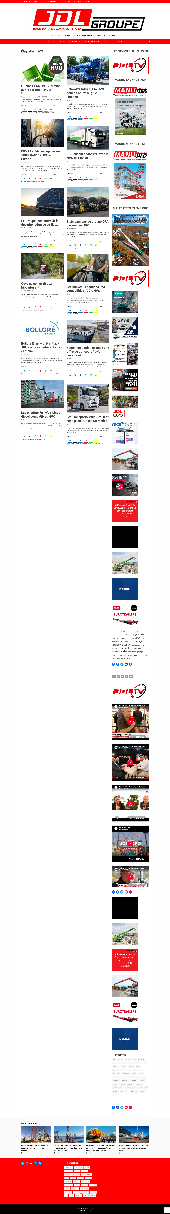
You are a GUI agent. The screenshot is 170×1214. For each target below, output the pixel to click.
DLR (125, 634)
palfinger (140, 652)
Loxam (133, 645)
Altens (24, 247)
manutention (43, 112)
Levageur (84, 1185)
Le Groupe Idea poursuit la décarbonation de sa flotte (40, 223)
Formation (88, 1178)
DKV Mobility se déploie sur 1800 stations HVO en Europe (40, 155)
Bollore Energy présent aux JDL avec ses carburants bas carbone (41, 347)
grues (143, 638)
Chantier (87, 1)
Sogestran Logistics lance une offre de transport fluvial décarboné (88, 351)
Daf (69, 313)
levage (38, 112)
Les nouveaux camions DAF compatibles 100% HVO (86, 289)
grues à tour (116, 642)
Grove (132, 638)
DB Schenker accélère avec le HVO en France (87, 156)
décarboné (71, 378)
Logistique (93, 1185)
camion (77, 443)
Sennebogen (50, 112)
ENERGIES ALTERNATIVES (72, 1174)
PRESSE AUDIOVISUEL (91, 41)
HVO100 (43, 181)
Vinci (113, 658)
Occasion (85, 1192)
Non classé (68, 1192)
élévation (123, 658)
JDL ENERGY (68, 1185)
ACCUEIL (51, 41)
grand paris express (125, 638)
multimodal (84, 378)
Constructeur (80, 1)
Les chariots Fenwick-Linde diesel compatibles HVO (40, 414)
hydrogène (125, 641)
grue (137, 637)
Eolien (67, 1178)
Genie (117, 638)
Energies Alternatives (69, 1)
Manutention (42, 1)
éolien (128, 658)
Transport (60, 1)
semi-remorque (120, 655)
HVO (34, 112)
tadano (127, 655)
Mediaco (140, 648)
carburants (40, 373)
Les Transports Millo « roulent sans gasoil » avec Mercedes (88, 419)
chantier (139, 632)
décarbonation (26, 181)
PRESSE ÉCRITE (73, 41)
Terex (131, 655)
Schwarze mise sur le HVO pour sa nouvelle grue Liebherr (85, 93)
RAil (66, 1195)
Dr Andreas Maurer (27, 112)
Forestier (80, 1178)
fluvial (75, 378)
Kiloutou (132, 641)
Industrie (76, 1181)
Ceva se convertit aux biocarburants (36, 285)
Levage (35, 1)
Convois (77, 1171)
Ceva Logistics (33, 310)
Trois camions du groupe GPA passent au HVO (88, 223)
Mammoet (138, 645)
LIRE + (54, 105)
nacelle (115, 651)
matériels (134, 648)
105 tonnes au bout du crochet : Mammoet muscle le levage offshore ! (35, 1148)
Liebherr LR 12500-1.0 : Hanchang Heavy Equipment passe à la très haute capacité (68, 1148)
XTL (80, 248)
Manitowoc (115, 648)
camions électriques (131, 632)
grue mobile (71, 119)
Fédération (68, 1181)
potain (146, 651)
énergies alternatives (49, 373)
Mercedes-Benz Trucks (88, 443)
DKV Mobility (34, 181)
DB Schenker (71, 180)
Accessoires (68, 1167)
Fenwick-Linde (38, 439)
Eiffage (130, 635)
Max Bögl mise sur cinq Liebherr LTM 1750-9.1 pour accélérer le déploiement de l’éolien (100, 1148)
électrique (117, 658)
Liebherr (80, 119)
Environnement (86, 1174)
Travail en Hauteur (51, 1)
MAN (143, 645)
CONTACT (118, 41)
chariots (32, 439)
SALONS (107, 41)
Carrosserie (78, 1167)
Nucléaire (77, 1192)
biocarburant (26, 310)
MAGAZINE (75, 1188)
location (126, 644)
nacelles (122, 651)
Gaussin (113, 638)
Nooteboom (132, 652)
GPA (69, 248)
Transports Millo (99, 443)
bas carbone (26, 373)
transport (75, 313)
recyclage (76, 248)
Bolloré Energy (33, 373)
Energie (84, 1171)
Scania (113, 655)
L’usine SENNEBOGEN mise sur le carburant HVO (40, 88)
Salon (71, 1195)
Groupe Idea (30, 247)
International (85, 1181)
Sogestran (90, 378)
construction (119, 635)
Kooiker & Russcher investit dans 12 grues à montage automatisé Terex (133, 1148)
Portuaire (93, 1192)
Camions (122, 632)
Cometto (114, 635)
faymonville (138, 634)
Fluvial (73, 1178)
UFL (146, 655)
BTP (113, 632)
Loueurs (67, 1188)
